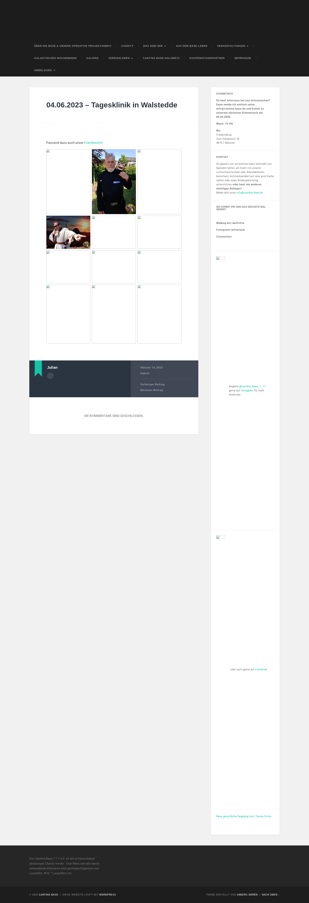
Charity (127, 46)
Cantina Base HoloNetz (161, 58)
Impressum (242, 58)
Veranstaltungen (231, 46)
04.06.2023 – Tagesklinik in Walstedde (111, 105)
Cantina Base (48, 894)
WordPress (107, 894)
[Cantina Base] (154, 20)
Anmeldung (43, 70)
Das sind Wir (153, 46)
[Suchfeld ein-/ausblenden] (274, 70)
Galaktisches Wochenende (55, 58)
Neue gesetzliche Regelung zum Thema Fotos (243, 816)
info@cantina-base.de (250, 192)
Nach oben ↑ (271, 894)
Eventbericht (93, 143)
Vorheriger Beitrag (152, 384)
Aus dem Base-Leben (191, 46)
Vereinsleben (119, 58)
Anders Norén (247, 894)
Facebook (261, 669)
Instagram (247, 390)
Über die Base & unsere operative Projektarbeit (73, 46)
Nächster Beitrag (151, 390)
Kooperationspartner (207, 58)
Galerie (92, 58)
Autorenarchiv (50, 376)
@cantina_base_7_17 (252, 386)
